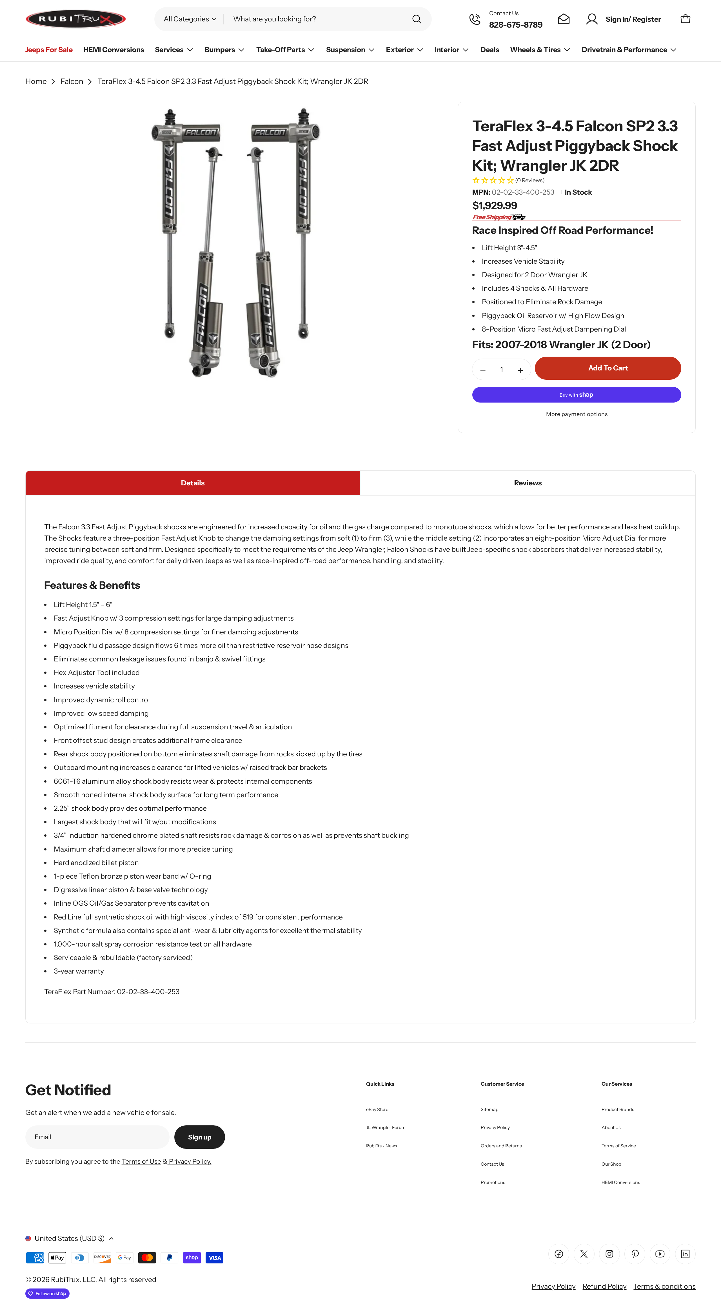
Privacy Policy (554, 1286)
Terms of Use (141, 1161)
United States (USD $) (70, 1238)
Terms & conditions (664, 1286)
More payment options (576, 414)
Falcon (72, 81)
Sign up (200, 1137)
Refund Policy (605, 1286)
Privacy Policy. (190, 1161)
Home (36, 81)
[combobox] (293, 19)
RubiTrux (65, 1279)
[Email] (564, 19)
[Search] (416, 19)
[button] (576, 181)
